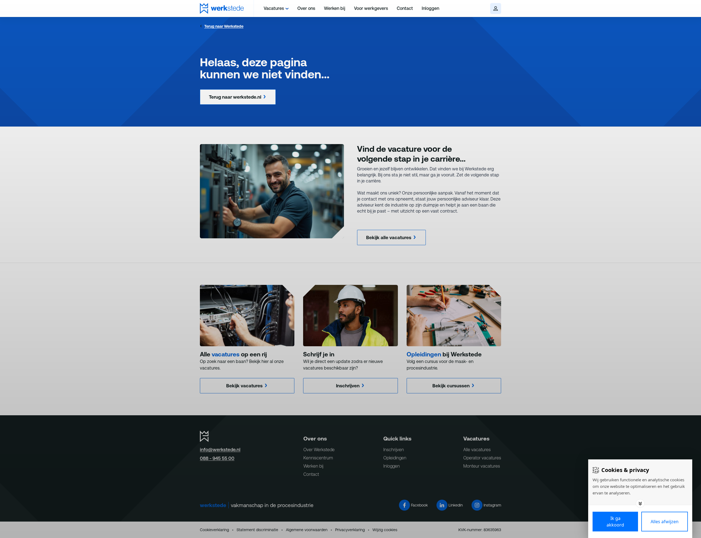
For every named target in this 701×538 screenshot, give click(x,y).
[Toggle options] (640, 503)
